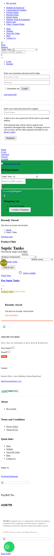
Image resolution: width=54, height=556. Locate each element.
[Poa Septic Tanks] (9, 262)
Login (25, 88)
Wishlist (9, 31)
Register (10, 138)
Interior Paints (12, 17)
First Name (6, 348)
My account (11, 3)
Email (3, 352)
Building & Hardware (15, 8)
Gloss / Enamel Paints (15, 24)
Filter (25, 252)
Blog (8, 36)
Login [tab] (8, 61)
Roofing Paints (12, 15)
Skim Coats (11, 22)
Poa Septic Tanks (10, 280)
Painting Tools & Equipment (18, 19)
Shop (8, 29)
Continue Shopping (20, 210)
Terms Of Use (12, 430)
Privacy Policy (12, 426)
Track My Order (13, 33)
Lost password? (10, 94)
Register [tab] (9, 64)
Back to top (6, 554)
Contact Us (11, 38)
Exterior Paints (12, 12)
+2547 (4, 391)
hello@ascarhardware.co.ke (11, 381)
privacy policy (9, 132)
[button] (4, 196)
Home (8, 230)
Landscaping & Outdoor (16, 10)
